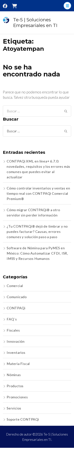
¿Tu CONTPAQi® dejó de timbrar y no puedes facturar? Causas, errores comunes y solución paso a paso (37, 231)
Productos (15, 386)
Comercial (15, 286)
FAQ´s (12, 319)
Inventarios (16, 352)
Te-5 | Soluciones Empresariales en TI (35, 22)
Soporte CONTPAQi (23, 419)
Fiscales (13, 330)
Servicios (14, 408)
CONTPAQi (16, 308)
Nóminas (14, 375)
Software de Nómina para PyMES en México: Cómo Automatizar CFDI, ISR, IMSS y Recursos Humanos (37, 253)
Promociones (17, 397)
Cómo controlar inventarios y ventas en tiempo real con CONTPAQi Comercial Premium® (38, 193)
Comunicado (17, 297)
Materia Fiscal (18, 364)
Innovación (16, 341)
